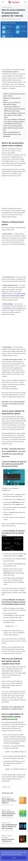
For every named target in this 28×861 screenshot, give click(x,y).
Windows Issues (6, 787)
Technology (4, 837)
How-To (9, 797)
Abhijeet (3, 19)
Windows (9, 7)
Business (4, 835)
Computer (4, 7)
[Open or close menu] (3, 2)
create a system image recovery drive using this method (13, 295)
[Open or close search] (25, 2)
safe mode (7, 308)
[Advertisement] (14, 54)
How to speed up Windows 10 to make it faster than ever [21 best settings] (13, 404)
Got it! (14, 858)
